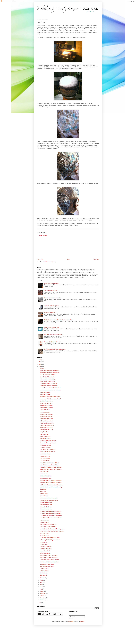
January (42, 368)
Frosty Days (43, 489)
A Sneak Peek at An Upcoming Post (49, 498)
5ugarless (70, 621)
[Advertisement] (68, 247)
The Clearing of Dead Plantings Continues (54, 349)
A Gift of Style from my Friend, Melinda (49, 462)
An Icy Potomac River (45, 436)
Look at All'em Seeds (45, 551)
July (41, 589)
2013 (40, 364)
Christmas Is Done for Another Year (48, 383)
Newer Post (40, 259)
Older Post (96, 259)
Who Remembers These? (46, 405)
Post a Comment (43, 235)
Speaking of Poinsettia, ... (46, 401)
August (42, 591)
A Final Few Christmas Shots (47, 423)
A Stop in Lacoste (44, 568)
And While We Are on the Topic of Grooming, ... (51, 484)
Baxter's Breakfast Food (46, 502)
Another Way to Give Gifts (46, 414)
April (41, 582)
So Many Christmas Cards (46, 418)
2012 (40, 362)
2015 (40, 602)
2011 (40, 359)
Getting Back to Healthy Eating (47, 379)
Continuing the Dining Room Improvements (50, 511)
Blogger (82, 621)
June (41, 586)
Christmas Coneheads (45, 445)
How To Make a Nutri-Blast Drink (48, 524)
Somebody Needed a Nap (46, 427)
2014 (40, 366)
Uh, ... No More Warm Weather (47, 374)
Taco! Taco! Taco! (44, 471)
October (42, 595)
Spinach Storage (44, 493)
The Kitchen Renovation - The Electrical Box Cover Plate (58, 320)
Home (68, 259)
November (42, 597)
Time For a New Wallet (45, 476)
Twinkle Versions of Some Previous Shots (50, 387)
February (42, 578)
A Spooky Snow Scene (45, 546)
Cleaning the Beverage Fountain (52, 341)
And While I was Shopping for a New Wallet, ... (51, 480)
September (43, 593)
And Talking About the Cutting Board (49, 555)
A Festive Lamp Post (45, 454)
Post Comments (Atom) (49, 262)
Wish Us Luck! (43, 573)
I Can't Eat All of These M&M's (47, 449)
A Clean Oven (43, 542)
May (41, 584)
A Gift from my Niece (45, 458)
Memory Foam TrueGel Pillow (51, 327)
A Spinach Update (44, 520)
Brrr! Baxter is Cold (44, 533)
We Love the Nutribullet (45, 506)
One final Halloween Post (50, 290)
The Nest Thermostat (49, 312)
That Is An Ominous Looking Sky (52, 298)
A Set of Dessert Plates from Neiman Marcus (51, 515)
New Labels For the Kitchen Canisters (49, 559)
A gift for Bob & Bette (45, 410)
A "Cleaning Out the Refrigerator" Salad (50, 537)
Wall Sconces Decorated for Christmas (53, 334)
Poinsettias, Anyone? (45, 392)
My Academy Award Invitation (51, 283)
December (42, 600)
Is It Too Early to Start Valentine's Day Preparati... (52, 529)
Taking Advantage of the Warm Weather (49, 370)
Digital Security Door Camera (51, 305)
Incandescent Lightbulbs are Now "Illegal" (50, 396)
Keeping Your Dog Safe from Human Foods (50, 467)
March (41, 580)
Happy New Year (44, 431)
